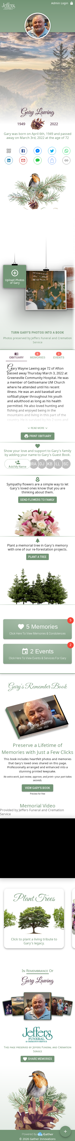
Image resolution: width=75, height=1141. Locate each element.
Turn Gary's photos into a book (37, 332)
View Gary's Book (37, 788)
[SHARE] (52, 160)
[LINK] (66, 160)
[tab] (16, 355)
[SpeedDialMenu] (65, 1131)
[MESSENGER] (38, 151)
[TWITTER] (52, 151)
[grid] (37, 286)
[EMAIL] (23, 160)
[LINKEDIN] (9, 160)
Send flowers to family (37, 499)
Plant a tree (37, 556)
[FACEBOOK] (23, 151)
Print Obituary (40, 436)
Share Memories (39, 1058)
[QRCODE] (9, 151)
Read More (37, 428)
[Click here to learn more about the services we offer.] (38, 1035)
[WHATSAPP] (66, 151)
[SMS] (38, 160)
